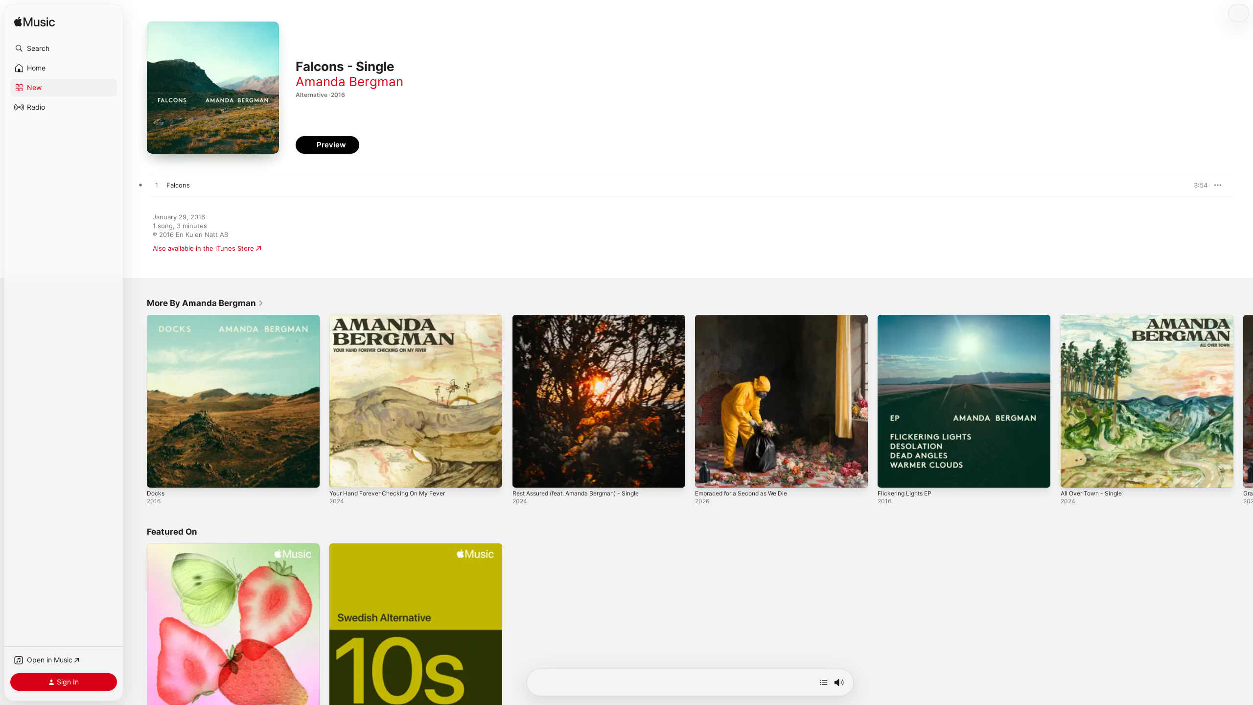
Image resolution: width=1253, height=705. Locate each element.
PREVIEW (1196, 185)
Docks (156, 319)
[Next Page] (1243, 401)
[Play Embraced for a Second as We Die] (707, 475)
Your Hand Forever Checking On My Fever (394, 319)
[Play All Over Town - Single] (1073, 475)
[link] (205, 303)
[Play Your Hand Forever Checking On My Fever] (341, 475)
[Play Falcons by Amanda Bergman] (156, 185)
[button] (63, 48)
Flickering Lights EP (907, 319)
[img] (34, 22)
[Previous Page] (137, 401)
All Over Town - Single (1095, 319)
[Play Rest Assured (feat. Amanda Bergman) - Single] (524, 475)
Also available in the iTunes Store (203, 248)
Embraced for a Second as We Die (746, 319)
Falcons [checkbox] (178, 185)
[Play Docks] (159, 475)
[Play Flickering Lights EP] (889, 475)
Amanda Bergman (349, 81)
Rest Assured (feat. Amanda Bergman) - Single (583, 319)
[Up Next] (824, 682)
